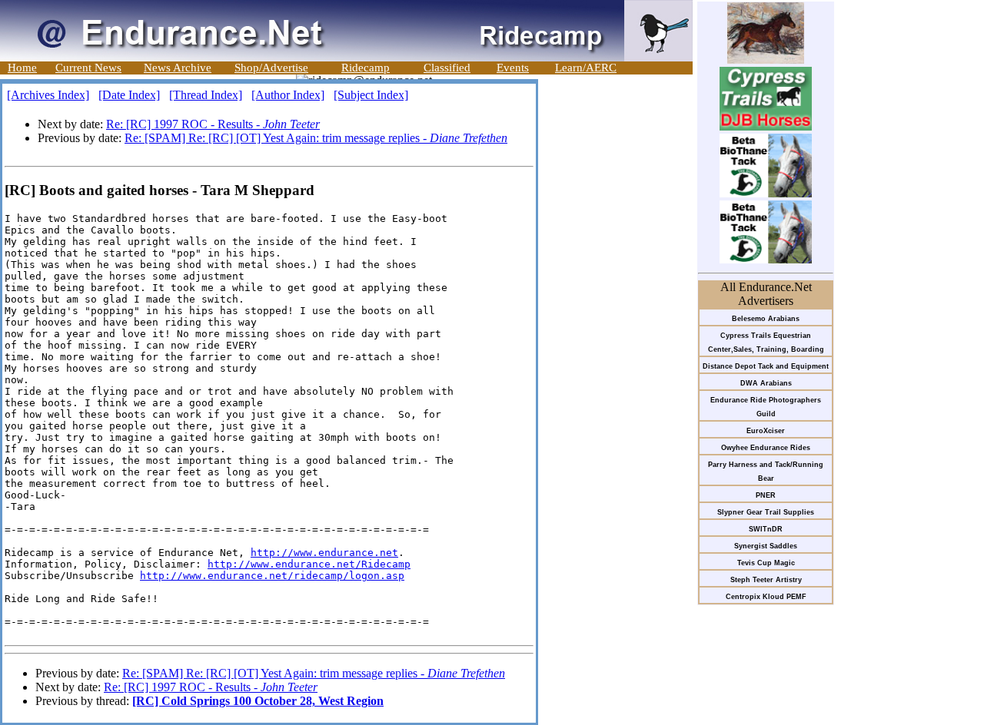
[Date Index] (129, 94)
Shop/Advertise (271, 67)
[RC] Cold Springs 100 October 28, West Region (258, 700)
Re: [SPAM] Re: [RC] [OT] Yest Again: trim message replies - (316, 137)
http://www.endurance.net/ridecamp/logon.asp (272, 575)
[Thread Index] (205, 94)
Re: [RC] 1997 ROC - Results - (213, 124)
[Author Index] (287, 94)
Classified (447, 67)
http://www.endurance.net (324, 552)
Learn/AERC (586, 67)
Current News (88, 67)
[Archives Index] (48, 94)
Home (22, 67)
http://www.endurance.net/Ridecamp (309, 564)
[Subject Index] (371, 94)
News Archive (177, 67)
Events (513, 67)
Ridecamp (365, 67)
